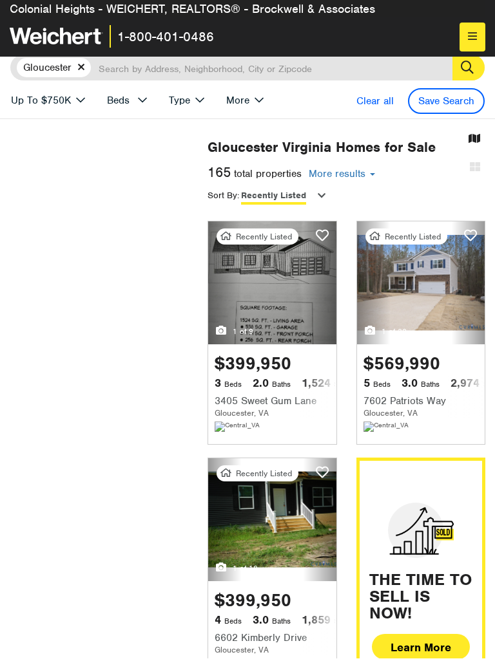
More (237, 100)
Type (179, 100)
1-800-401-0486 (165, 36)
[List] (475, 167)
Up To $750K (41, 100)
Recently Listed (273, 195)
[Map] (474, 139)
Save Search (446, 101)
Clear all (375, 101)
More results (339, 173)
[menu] (472, 37)
